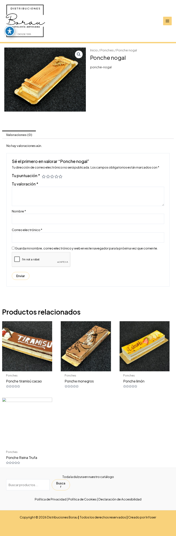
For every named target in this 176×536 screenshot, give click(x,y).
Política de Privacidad (50, 499)
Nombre (19, 211)
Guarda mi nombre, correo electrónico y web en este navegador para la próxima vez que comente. (86, 248)
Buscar (60, 484)
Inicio (94, 50)
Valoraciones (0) (19, 135)
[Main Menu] (167, 21)
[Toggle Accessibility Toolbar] (10, 31)
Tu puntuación (26, 175)
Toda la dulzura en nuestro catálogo (88, 477)
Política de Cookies (82, 499)
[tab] (19, 135)
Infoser (151, 517)
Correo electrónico (27, 230)
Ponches (107, 50)
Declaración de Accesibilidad (120, 499)
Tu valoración (25, 184)
